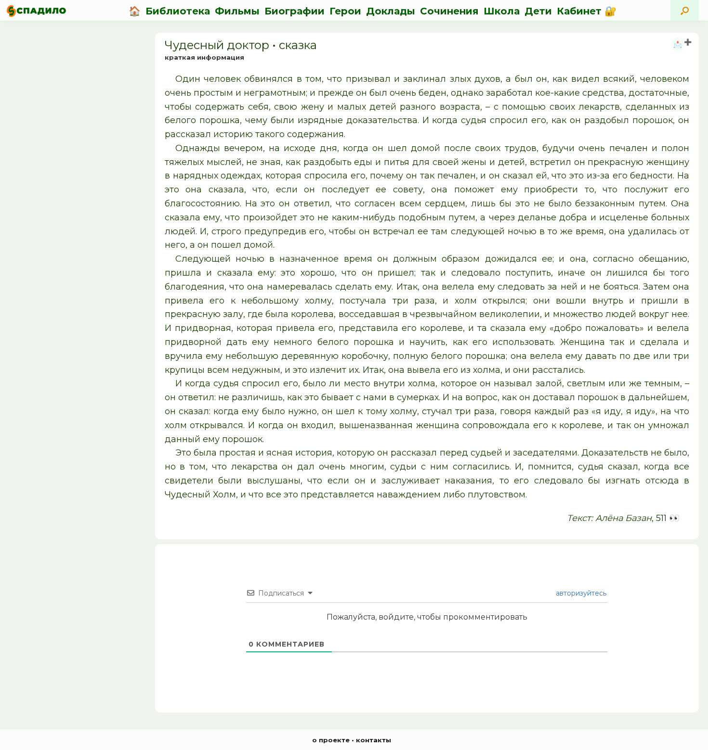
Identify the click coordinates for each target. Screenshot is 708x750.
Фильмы (237, 11)
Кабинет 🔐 (586, 11)
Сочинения (449, 11)
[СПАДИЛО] (36, 11)
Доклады (390, 11)
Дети (538, 11)
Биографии (294, 11)
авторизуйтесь (580, 593)
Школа (502, 11)
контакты (373, 740)
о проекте (331, 740)
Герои (345, 11)
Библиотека (177, 11)
